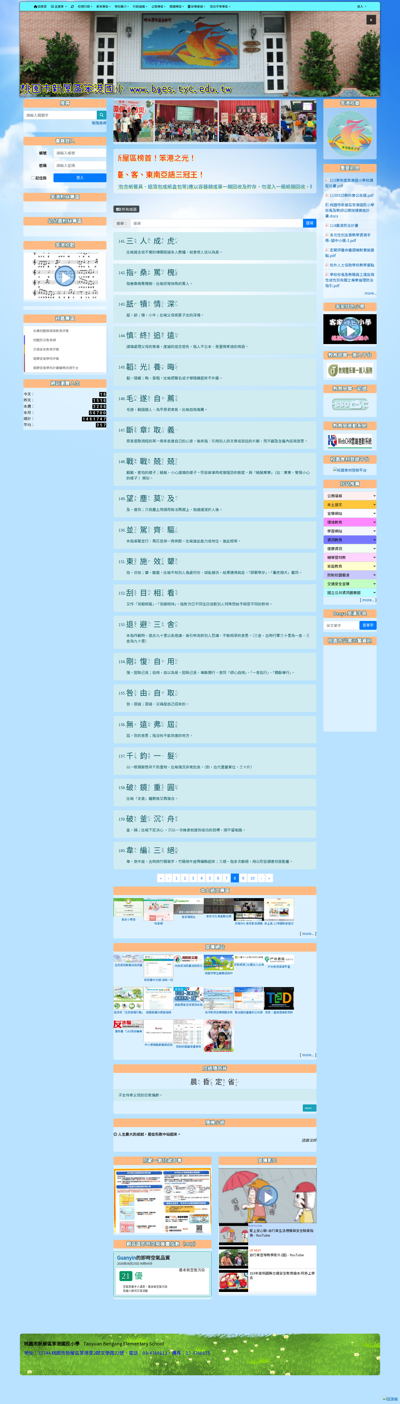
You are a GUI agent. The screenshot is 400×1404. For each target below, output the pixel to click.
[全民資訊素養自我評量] (128, 966)
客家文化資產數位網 (218, 924)
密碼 (43, 173)
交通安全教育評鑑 (46, 357)
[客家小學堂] (128, 915)
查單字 (368, 633)
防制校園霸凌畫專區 (188, 1054)
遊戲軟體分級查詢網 (158, 1020)
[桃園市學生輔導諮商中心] (219, 970)
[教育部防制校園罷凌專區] (219, 1044)
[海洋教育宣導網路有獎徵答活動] (219, 1006)
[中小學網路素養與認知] (159, 1038)
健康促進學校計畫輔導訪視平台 (55, 375)
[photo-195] (201, 128)
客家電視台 (189, 925)
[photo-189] (138, 128)
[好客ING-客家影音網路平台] (249, 917)
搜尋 (309, 231)
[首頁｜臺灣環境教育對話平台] (279, 1006)
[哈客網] (159, 917)
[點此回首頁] (200, 58)
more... (308, 941)
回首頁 (42, 6)
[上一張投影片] (31, 58)
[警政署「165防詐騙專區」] (128, 1031)
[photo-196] (261, 128)
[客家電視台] (189, 913)
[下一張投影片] (369, 58)
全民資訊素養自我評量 (128, 973)
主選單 (59, 6)
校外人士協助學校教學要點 (352, 273)
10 (252, 886)
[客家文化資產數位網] (219, 913)
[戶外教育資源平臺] (279, 967)
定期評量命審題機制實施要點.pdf (349, 260)
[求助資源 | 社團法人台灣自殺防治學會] (249, 965)
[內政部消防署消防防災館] (189, 966)
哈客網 (158, 931)
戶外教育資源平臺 (279, 975)
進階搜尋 (99, 131)
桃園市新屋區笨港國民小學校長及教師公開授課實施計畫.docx (349, 218)
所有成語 (129, 217)
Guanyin (126, 1265)
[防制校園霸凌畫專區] (189, 1039)
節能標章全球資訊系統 (189, 1013)
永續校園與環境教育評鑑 (51, 338)
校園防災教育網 (44, 347)
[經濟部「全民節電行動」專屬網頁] (128, 1006)
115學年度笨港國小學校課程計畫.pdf (349, 191)
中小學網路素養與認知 (158, 1052)
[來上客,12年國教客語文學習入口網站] (279, 917)
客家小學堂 (128, 927)
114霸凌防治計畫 (344, 233)
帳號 (43, 161)
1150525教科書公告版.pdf (351, 203)
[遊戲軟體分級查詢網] (159, 1006)
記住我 (40, 186)
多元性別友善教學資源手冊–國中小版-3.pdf (348, 245)
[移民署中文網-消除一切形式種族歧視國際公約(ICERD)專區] (159, 973)
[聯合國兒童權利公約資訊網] (249, 1006)
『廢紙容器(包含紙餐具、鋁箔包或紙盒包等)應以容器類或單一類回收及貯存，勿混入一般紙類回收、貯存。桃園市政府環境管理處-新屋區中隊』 (197, 194)
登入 (80, 186)
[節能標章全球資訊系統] (189, 1002)
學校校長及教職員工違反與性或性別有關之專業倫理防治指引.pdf (349, 288)
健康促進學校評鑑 (46, 366)
